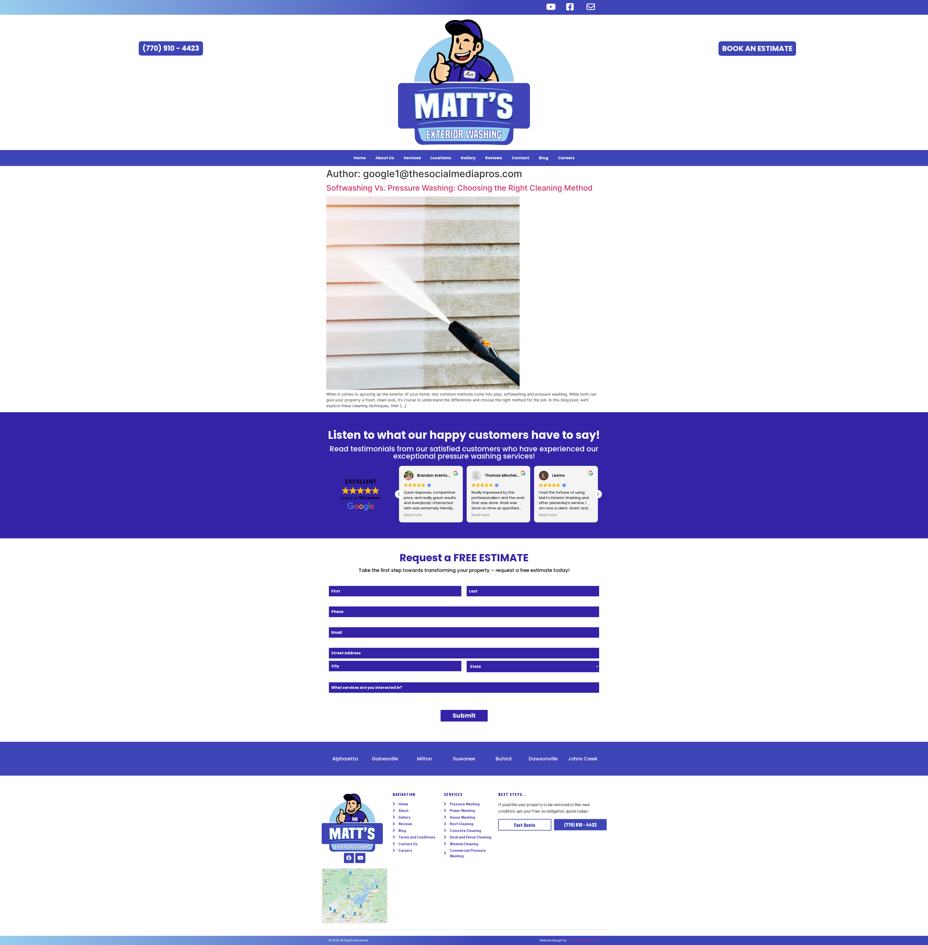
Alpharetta (345, 758)
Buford (504, 758)
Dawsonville (543, 758)
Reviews (493, 158)
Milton (424, 758)
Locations (440, 158)
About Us (384, 158)
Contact (520, 158)
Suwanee (464, 758)
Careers (566, 158)
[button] (598, 494)
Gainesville (385, 758)
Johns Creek (583, 758)
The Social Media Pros (583, 940)
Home (360, 158)
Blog (543, 158)
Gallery (468, 158)
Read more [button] (413, 515)
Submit (464, 715)
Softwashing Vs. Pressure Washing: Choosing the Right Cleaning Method (459, 188)
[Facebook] (349, 858)
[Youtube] (360, 858)
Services (412, 158)
